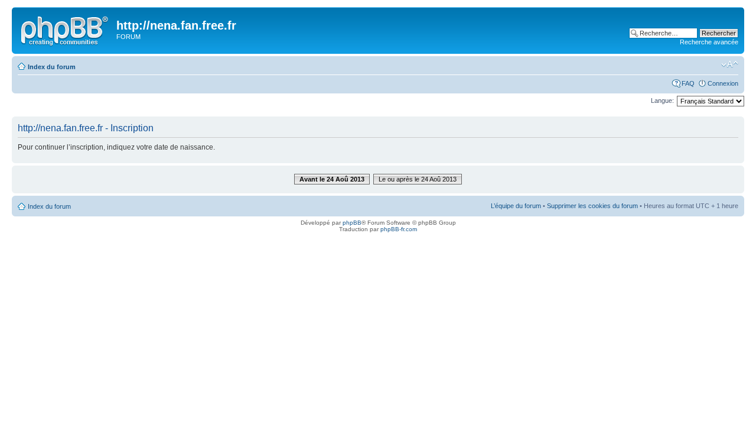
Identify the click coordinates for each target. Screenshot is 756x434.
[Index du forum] (65, 29)
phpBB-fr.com (398, 229)
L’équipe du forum (516, 205)
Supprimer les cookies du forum (592, 205)
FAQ (688, 83)
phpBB (352, 222)
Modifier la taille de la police (729, 64)
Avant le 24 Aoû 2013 (331, 179)
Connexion (723, 83)
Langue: (662, 100)
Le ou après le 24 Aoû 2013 (418, 179)
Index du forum (52, 66)
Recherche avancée (709, 42)
